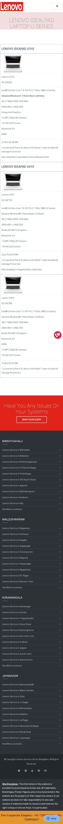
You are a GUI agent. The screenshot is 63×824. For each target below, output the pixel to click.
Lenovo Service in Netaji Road (16, 732)
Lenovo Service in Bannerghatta (17, 630)
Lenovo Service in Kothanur (15, 534)
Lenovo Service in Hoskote (15, 497)
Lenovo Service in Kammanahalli (18, 684)
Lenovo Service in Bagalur (14, 540)
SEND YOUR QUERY (31, 419)
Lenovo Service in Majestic (15, 558)
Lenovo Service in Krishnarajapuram (19, 462)
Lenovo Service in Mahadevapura (18, 491)
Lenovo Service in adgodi (14, 648)
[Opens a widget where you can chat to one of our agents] (51, 818)
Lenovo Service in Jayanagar (16, 738)
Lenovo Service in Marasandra (17, 708)
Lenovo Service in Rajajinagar (16, 546)
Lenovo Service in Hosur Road (16, 624)
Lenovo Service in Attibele (15, 642)
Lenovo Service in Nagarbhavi (16, 569)
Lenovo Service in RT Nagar (15, 575)
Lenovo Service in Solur (13, 696)
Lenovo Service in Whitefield (16, 450)
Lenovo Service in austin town (16, 654)
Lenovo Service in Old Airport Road (19, 479)
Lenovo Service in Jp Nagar (15, 720)
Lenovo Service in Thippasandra (17, 618)
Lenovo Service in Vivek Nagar (16, 473)
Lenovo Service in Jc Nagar (15, 702)
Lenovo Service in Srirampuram (17, 552)
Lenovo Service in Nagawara (16, 528)
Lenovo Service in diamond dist (17, 660)
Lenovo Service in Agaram (15, 485)
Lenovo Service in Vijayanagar (16, 564)
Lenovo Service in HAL (13, 503)
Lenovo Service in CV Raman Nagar (19, 468)
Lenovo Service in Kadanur (15, 714)
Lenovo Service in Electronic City (18, 636)
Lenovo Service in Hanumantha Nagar (20, 726)
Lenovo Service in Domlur (14, 612)
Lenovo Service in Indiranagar (16, 606)
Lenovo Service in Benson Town (17, 581)
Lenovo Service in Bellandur (15, 456)
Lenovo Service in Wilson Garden (18, 690)
